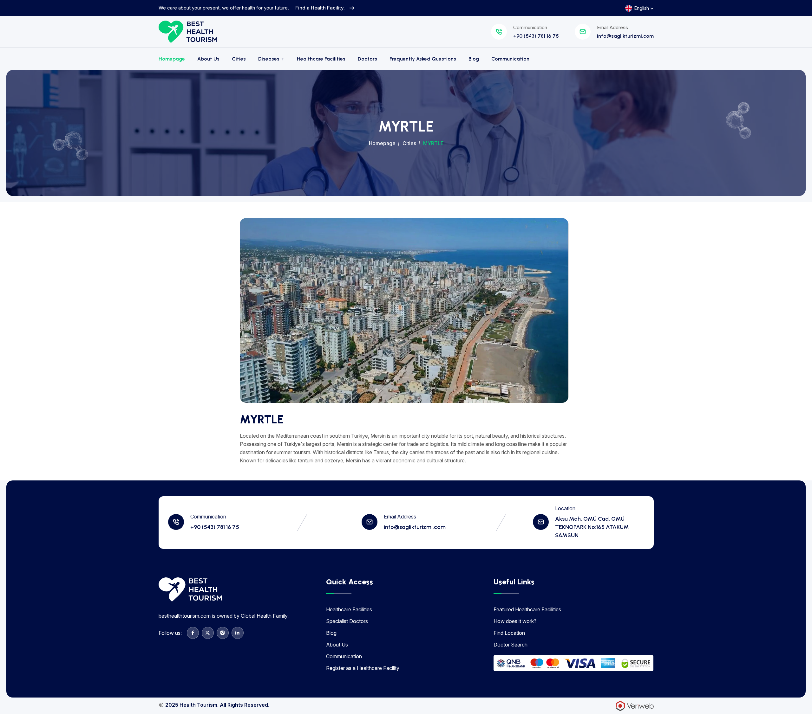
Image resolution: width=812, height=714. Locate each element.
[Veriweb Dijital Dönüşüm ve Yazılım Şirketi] (635, 705)
